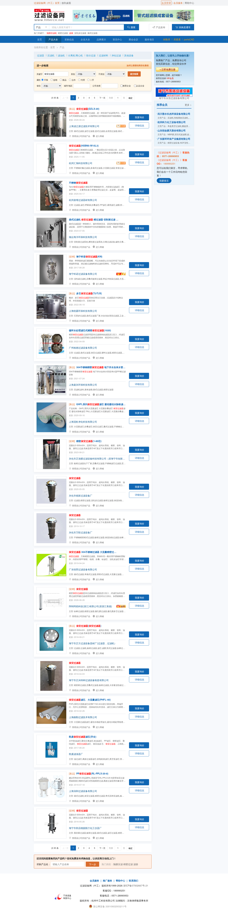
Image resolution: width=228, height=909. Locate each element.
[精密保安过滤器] (51, 454)
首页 (39, 39)
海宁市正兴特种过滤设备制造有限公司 (89, 680)
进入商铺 (100, 136)
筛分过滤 (90, 55)
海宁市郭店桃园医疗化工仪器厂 (85, 828)
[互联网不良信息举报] (64, 896)
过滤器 (40, 55)
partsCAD (189, 39)
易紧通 (177, 39)
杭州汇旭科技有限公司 (80, 163)
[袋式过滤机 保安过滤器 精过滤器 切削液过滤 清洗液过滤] (51, 232)
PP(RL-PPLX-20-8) (92, 773)
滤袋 (71, 33)
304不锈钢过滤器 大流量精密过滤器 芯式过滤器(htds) (93, 552)
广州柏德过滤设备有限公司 (83, 347)
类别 (73, 74)
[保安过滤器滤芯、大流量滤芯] (51, 713)
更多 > (188, 104)
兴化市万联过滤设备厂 (80, 532)
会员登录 (166, 3)
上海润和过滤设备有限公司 (83, 791)
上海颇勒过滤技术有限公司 (83, 717)
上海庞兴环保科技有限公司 (83, 384)
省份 (39, 85)
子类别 (101, 74)
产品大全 (53, 39)
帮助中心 (189, 3)
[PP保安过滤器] (51, 786)
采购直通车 (185, 27)
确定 (131, 97)
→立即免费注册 (167, 69)
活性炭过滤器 (80, 33)
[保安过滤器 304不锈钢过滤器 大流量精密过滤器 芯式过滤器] (51, 565)
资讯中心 (117, 39)
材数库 (166, 39)
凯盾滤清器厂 (76, 754)
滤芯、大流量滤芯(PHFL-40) (90, 699)
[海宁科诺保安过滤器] (51, 269)
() (88, 625)
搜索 (133, 27)
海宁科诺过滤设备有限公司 (83, 273)
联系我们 (133, 880)
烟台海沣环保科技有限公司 (83, 237)
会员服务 (178, 3)
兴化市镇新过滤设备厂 (80, 495)
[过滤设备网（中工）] (50, 14)
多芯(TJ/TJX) (89, 293)
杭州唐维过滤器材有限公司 (83, 200)
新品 (64, 79)
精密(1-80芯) (88, 441)
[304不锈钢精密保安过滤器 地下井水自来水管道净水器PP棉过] (51, 380)
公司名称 (96, 85)
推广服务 (107, 880)
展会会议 (133, 39)
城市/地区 (68, 85)
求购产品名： (44, 864)
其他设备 (129, 55)
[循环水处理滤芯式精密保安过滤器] (51, 343)
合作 (74, 79)
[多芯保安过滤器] (51, 306)
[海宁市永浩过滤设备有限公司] (174, 91)
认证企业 (140, 85)
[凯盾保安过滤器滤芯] (51, 750)
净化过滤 (116, 55)
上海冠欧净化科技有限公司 (83, 421)
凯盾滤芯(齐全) (82, 736)
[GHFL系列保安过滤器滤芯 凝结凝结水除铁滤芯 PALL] (51, 417)
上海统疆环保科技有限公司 (83, 310)
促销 (55, 79)
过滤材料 (103, 55)
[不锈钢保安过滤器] (51, 196)
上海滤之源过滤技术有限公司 (84, 126)
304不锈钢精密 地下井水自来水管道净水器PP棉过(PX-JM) (101, 367)
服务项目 (149, 39)
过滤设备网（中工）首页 (47, 3)
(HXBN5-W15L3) (84, 145)
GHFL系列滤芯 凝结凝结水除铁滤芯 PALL (101, 404)
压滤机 (50, 55)
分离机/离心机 (75, 55)
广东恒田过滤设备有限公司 (83, 569)
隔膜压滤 (118, 864)
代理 (83, 79)
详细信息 (139, 125)
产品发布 (160, 27)
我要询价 (139, 117)
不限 (46, 79)
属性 (39, 79)
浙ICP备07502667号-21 (135, 885)
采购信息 (69, 39)
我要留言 (164, 180)
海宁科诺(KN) (89, 256)
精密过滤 (128, 864)
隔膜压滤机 (52, 33)
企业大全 (85, 39)
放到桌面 (66, 3)
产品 (62, 47)
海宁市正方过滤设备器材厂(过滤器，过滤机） (93, 643)
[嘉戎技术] (164, 15)
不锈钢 (78, 182)
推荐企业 (127, 85)
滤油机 (61, 55)
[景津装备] (103, 15)
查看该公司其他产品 (81, 136)
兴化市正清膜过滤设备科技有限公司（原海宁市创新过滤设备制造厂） (97, 458)
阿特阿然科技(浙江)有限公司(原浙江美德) (90, 606)
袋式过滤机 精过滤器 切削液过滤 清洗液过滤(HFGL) (93, 219)
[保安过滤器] (51, 122)
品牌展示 (101, 39)
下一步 (92, 864)
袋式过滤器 (92, 33)
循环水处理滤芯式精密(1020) (90, 330)
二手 (92, 79)
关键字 (40, 74)
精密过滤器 (63, 33)
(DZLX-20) (87, 108)
